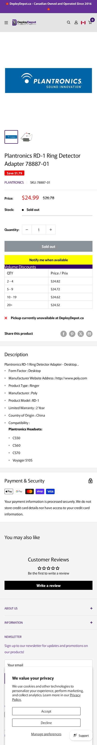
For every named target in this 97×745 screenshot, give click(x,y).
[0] (90, 22)
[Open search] (68, 22)
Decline (46, 722)
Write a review (49, 585)
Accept (46, 711)
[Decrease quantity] (27, 229)
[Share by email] (89, 333)
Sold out (48, 246)
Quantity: (12, 229)
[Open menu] (6, 22)
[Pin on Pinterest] (72, 333)
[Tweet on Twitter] (81, 333)
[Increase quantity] (50, 229)
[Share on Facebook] (63, 333)
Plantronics (14, 182)
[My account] (76, 22)
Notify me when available (48, 259)
